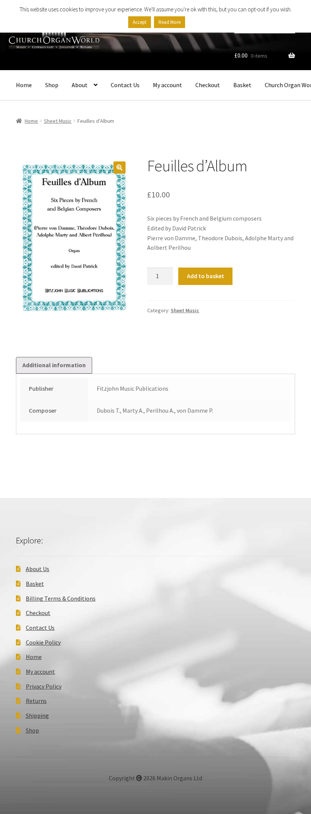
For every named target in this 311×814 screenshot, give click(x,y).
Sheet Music (58, 120)
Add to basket (205, 276)
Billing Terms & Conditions (61, 598)
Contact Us (125, 85)
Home (24, 85)
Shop (51, 85)
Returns (36, 700)
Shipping (37, 715)
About (80, 85)
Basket (242, 85)
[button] (119, 167)
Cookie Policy (43, 642)
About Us (37, 569)
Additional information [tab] (54, 365)
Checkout (207, 85)
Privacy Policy (43, 686)
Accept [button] (139, 22)
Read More (170, 22)
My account (167, 85)
